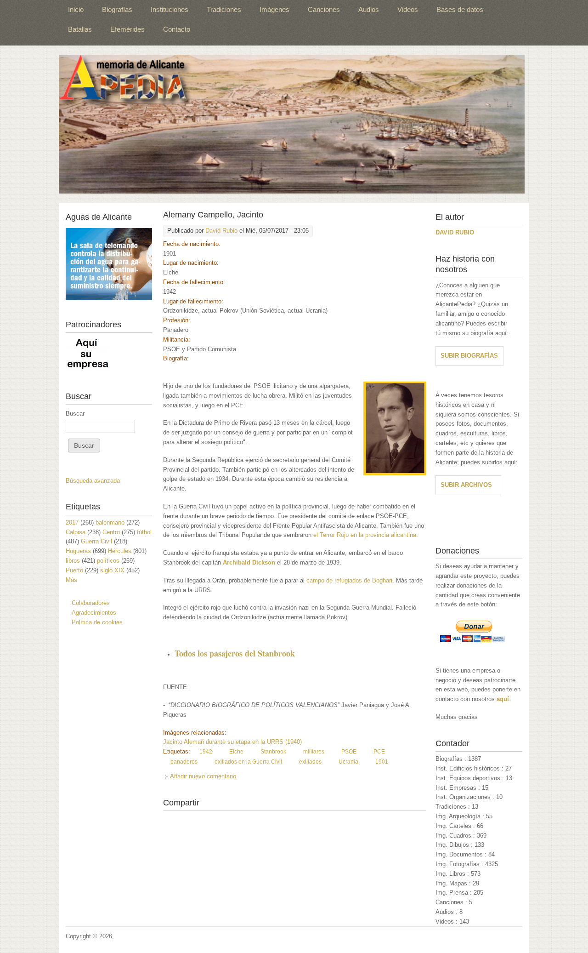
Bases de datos (459, 9)
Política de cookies (97, 622)
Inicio (76, 9)
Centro (111, 532)
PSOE (348, 751)
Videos (407, 9)
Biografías (117, 9)
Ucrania (348, 762)
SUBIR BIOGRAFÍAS (469, 355)
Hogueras (78, 551)
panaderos (184, 762)
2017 (72, 522)
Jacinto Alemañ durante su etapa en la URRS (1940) (232, 741)
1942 (205, 751)
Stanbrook (273, 751)
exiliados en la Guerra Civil (248, 762)
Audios (368, 9)
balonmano (110, 522)
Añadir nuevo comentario (203, 776)
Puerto (74, 570)
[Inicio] (292, 124)
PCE (379, 751)
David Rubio (221, 230)
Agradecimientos (94, 612)
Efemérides (127, 29)
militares (313, 751)
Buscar (75, 413)
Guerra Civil (96, 541)
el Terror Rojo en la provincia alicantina (364, 534)
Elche (236, 751)
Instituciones (169, 9)
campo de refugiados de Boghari (349, 580)
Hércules (119, 551)
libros (73, 560)
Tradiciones (224, 9)
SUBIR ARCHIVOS (466, 484)
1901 (381, 762)
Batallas (80, 29)
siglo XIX (112, 570)
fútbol (144, 532)
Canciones (324, 9)
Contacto (176, 29)
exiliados (310, 762)
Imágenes (274, 9)
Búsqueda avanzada (93, 480)
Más (71, 579)
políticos (108, 560)
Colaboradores (91, 602)
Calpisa (75, 532)
